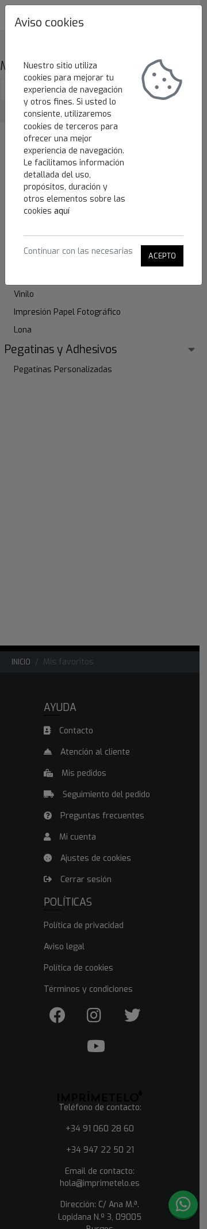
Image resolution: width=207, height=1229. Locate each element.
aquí (62, 211)
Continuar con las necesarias (78, 251)
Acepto (162, 256)
